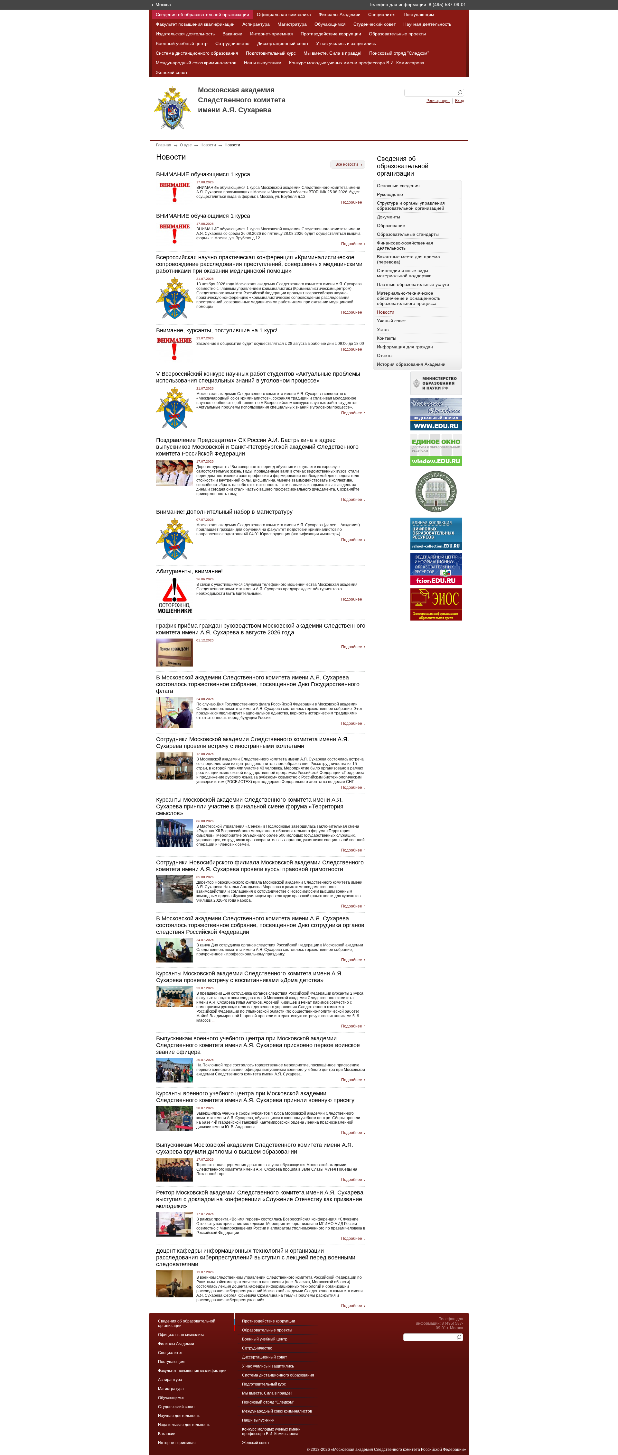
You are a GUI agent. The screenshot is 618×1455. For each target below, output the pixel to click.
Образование (391, 225)
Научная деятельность (427, 24)
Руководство (390, 194)
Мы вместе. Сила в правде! (332, 53)
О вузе (186, 145)
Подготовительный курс (271, 53)
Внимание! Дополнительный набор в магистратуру (224, 512)
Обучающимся (330, 24)
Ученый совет (391, 320)
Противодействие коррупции (331, 33)
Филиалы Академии (339, 14)
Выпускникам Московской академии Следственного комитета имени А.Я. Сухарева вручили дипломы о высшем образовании (254, 1148)
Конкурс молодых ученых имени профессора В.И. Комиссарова (356, 62)
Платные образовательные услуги (413, 284)
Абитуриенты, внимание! (189, 571)
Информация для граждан (405, 346)
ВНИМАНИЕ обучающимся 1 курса (203, 174)
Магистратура (292, 24)
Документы (388, 216)
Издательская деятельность (185, 33)
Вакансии (232, 33)
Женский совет (171, 72)
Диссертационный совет (282, 43)
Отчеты (384, 355)
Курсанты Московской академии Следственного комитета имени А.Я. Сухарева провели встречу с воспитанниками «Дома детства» (249, 976)
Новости (208, 145)
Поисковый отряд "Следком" (399, 53)
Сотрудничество (232, 43)
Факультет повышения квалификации (195, 24)
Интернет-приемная (271, 33)
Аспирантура (256, 24)
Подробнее (351, 202)
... (239, 494)
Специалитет (382, 14)
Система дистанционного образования (197, 53)
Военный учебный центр (182, 43)
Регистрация (438, 100)
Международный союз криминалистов (196, 62)
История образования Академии (411, 364)
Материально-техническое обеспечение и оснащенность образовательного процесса (408, 298)
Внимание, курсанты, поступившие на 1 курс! (216, 330)
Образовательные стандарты (408, 234)
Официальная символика (284, 14)
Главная (163, 145)
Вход (459, 100)
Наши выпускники (262, 62)
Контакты (386, 338)
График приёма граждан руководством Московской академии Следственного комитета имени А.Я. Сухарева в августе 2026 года (260, 629)
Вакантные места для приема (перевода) (408, 259)
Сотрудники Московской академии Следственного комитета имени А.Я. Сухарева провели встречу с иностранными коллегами (252, 742)
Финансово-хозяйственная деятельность (405, 245)
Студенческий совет (374, 24)
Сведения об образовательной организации (202, 14)
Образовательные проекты (397, 33)
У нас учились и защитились (346, 43)
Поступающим (419, 14)
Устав (383, 329)
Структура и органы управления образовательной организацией (411, 205)
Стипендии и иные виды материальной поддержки (404, 273)
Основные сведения (398, 185)
